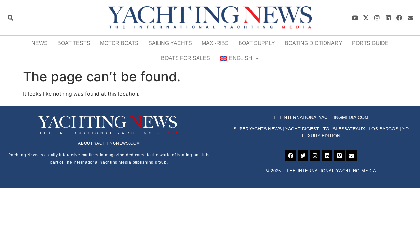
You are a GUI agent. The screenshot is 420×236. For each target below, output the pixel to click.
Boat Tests (73, 43)
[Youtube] (355, 18)
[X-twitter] (366, 18)
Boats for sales (185, 58)
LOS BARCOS (383, 128)
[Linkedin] (388, 18)
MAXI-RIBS (215, 43)
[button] (10, 17)
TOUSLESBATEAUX (344, 128)
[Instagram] (377, 18)
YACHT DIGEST (302, 128)
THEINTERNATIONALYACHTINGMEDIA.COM (320, 117)
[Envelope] (410, 18)
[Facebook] (399, 18)
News (40, 43)
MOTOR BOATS (119, 43)
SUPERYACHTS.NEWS (257, 128)
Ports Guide (370, 43)
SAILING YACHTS (170, 43)
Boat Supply (257, 43)
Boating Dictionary (313, 43)
